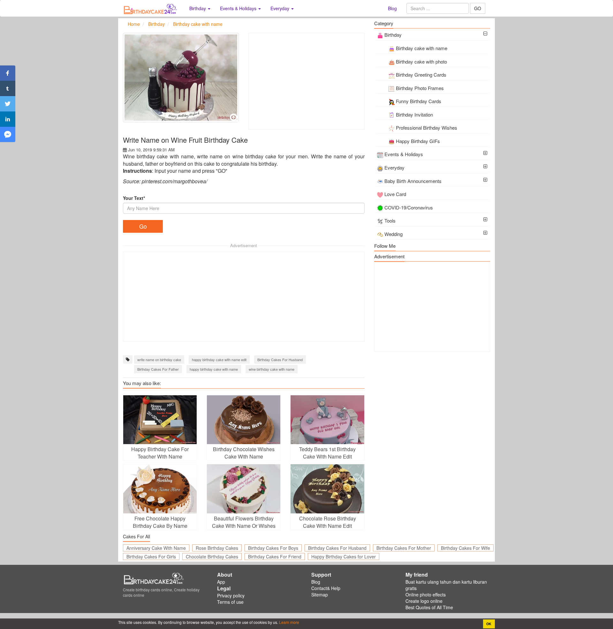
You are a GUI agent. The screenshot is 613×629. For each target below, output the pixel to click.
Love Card (395, 194)
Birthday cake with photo (421, 61)
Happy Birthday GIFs (418, 141)
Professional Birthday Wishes (426, 127)
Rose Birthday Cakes (217, 548)
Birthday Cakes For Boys (273, 548)
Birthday (393, 34)
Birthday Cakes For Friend (274, 556)
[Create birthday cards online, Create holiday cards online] (151, 8)
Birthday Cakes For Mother (403, 548)
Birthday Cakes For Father (158, 369)
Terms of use (230, 602)
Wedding (393, 234)
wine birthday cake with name (271, 369)
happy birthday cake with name (214, 369)
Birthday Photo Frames (420, 88)
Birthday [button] (198, 8)
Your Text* (134, 198)
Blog (392, 8)
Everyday (394, 167)
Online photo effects (425, 594)
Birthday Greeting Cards (421, 74)
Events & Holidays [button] (239, 8)
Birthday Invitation (414, 114)
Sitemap (319, 594)
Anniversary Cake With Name (156, 548)
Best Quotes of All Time (429, 607)
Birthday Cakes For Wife (465, 548)
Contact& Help (325, 588)
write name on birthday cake (159, 359)
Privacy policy (231, 595)
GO (477, 8)
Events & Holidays (403, 154)
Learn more (288, 622)
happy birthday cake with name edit (219, 359)
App (221, 582)
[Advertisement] (306, 81)
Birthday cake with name (421, 48)
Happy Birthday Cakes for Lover (343, 556)
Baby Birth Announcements (413, 181)
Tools (390, 220)
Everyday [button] (280, 8)
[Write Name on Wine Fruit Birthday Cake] (181, 77)
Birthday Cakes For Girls (151, 556)
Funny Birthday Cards (418, 101)
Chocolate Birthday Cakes (212, 556)
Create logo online (424, 601)
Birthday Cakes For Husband (280, 359)
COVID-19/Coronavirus (408, 207)
